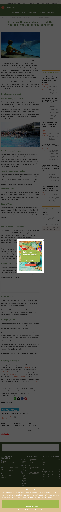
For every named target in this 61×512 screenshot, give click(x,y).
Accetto (30, 502)
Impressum (44, 509)
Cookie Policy (19, 509)
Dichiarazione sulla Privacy (32, 509)
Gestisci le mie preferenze (30, 506)
